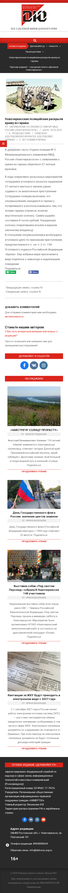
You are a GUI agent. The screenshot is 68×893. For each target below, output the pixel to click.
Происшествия (21, 133)
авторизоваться (14, 316)
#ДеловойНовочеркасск (20, 136)
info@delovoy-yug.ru (41, 850)
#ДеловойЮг (45, 136)
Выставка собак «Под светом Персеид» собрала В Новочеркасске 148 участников (34, 589)
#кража (10, 139)
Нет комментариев (34, 139)
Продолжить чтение (34, 471)
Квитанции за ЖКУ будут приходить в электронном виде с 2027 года (34, 697)
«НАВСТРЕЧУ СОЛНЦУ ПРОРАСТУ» (34, 430)
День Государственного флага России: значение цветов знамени (34, 514)
